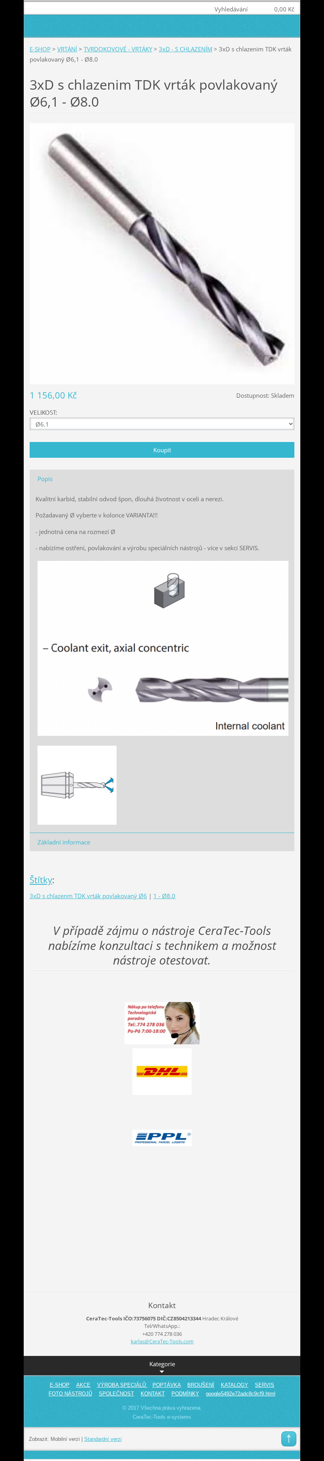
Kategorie (162, 1364)
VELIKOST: (43, 412)
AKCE (83, 1385)
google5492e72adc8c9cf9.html (240, 1394)
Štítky (41, 880)
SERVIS (264, 1385)
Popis (45, 479)
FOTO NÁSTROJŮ (70, 1394)
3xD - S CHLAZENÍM (185, 49)
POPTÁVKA (167, 1385)
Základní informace (64, 842)
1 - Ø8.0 (164, 896)
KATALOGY (234, 1385)
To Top (288, 1438)
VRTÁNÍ (67, 49)
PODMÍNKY (185, 1394)
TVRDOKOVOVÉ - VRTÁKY (118, 49)
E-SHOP (40, 49)
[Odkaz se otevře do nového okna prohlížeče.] (162, 253)
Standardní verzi (103, 1439)
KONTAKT (153, 1394)
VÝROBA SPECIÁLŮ (122, 1385)
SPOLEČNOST (116, 1394)
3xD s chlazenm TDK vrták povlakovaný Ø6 (88, 896)
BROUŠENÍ (200, 1385)
